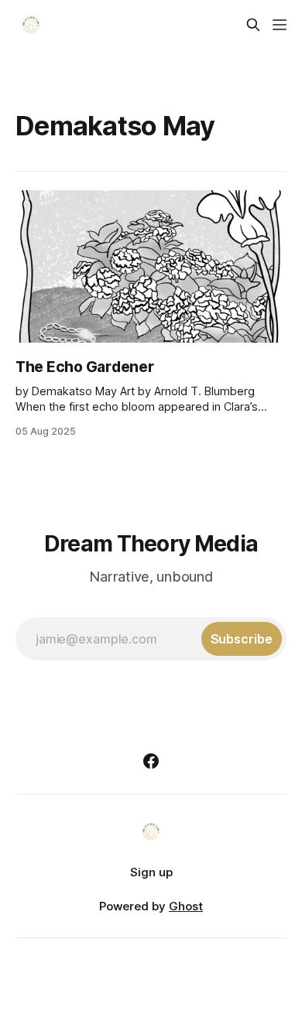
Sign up (151, 872)
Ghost (186, 906)
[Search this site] (253, 24)
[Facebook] (151, 761)
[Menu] (279, 24)
